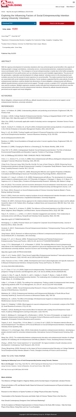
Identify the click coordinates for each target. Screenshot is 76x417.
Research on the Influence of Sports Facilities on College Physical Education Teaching (29, 391)
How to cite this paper (57, 23)
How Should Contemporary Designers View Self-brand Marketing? (23, 400)
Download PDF (7, 23)
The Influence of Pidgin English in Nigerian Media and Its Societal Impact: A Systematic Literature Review (35, 381)
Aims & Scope (60, 6)
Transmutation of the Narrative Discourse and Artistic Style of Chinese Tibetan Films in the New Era (33, 396)
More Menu (70, 6)
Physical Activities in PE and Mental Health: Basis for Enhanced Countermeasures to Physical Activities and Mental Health (36, 386)
